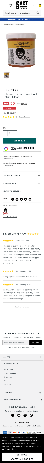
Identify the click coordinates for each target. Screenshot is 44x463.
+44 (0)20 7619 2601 (32, 426)
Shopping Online (11, 364)
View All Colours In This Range (22, 149)
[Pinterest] (17, 199)
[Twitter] (21, 199)
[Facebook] (12, 199)
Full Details (8, 158)
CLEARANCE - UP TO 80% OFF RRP (22, 19)
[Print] (29, 199)
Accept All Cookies (22, 459)
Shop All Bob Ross (10, 217)
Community (9, 393)
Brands (6, 381)
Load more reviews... (22, 307)
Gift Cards (8, 377)
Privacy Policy (11, 449)
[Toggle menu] (4, 5)
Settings (22, 455)
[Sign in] (33, 5)
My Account (8, 369)
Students (7, 385)
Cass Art (6, 357)
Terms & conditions (27, 347)
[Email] (25, 199)
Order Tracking (10, 373)
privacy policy (17, 347)
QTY (4, 128)
